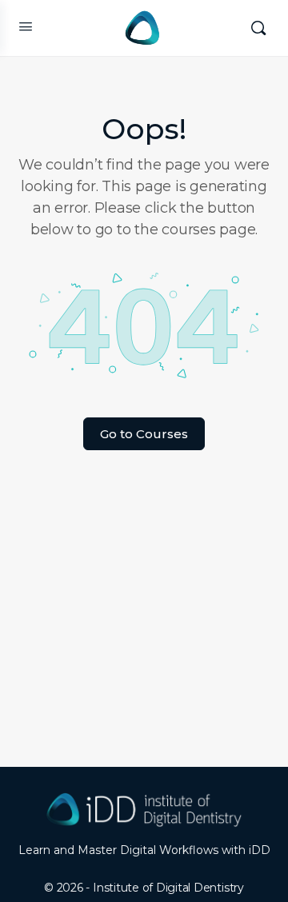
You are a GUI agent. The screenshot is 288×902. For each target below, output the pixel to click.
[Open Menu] (25, 26)
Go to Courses (144, 433)
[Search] (258, 28)
